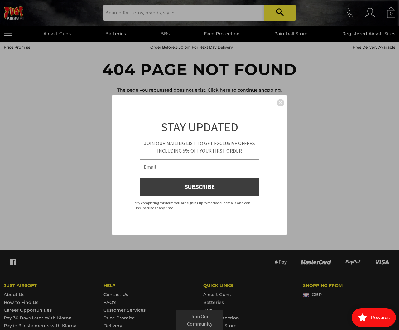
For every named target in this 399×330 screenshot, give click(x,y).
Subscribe (200, 187)
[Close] (280, 102)
